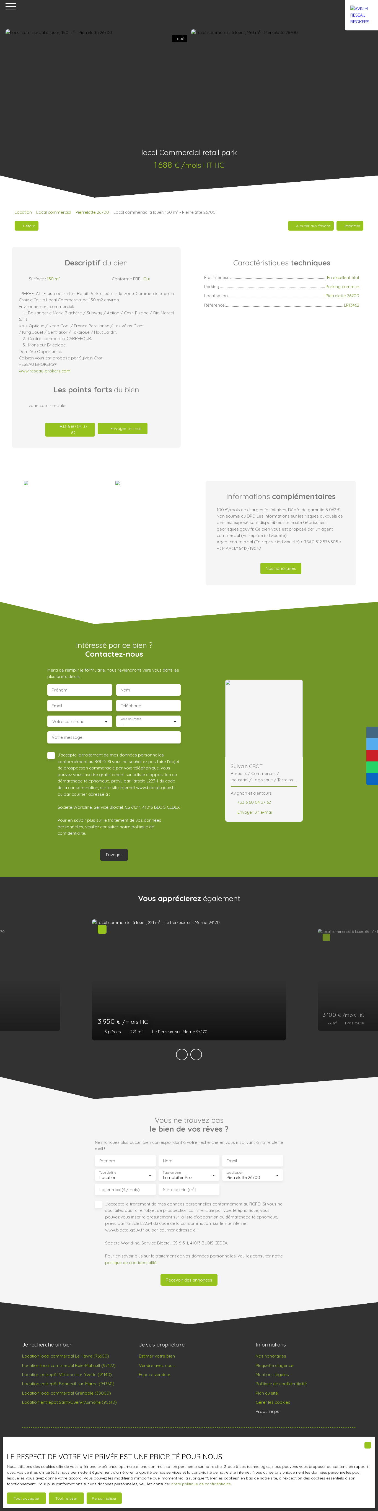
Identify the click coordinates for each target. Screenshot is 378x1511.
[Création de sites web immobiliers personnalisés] (295, 1411)
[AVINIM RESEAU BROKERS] (361, 6)
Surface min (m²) (179, 1189)
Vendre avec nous (157, 1365)
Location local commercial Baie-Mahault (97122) (69, 1365)
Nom (125, 690)
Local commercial (53, 212)
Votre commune (68, 721)
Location (23, 212)
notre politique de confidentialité (201, 1483)
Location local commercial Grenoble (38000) (66, 1393)
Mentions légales (272, 1374)
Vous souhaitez (130, 719)
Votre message (67, 737)
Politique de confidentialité (281, 1383)
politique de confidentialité (131, 1262)
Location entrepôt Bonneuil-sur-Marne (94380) (68, 1383)
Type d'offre (107, 1172)
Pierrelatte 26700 (92, 212)
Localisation (234, 1172)
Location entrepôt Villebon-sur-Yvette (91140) (67, 1374)
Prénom (60, 690)
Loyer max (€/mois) (119, 1189)
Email (57, 705)
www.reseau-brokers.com (44, 371)
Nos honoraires (271, 1356)
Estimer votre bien (157, 1356)
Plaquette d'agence (274, 1365)
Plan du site (267, 1393)
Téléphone (131, 705)
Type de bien (171, 1172)
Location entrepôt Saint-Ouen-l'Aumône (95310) (69, 1402)
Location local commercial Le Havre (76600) (65, 1356)
